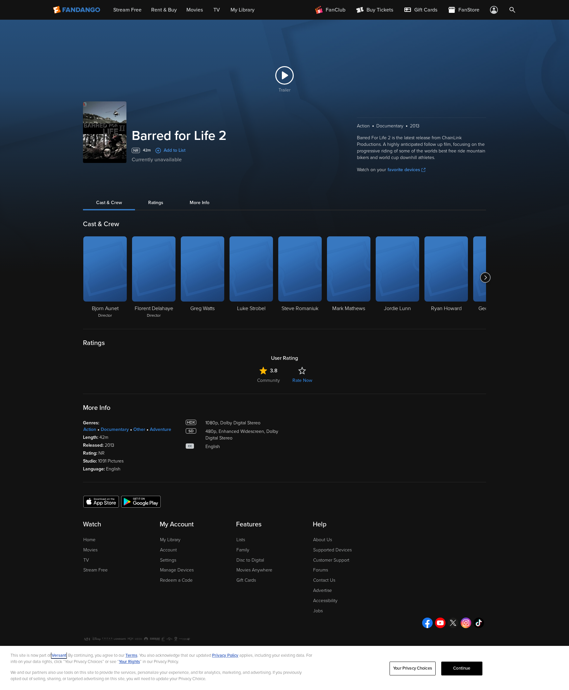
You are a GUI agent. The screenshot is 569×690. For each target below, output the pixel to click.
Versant (59, 655)
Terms (131, 655)
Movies (90, 550)
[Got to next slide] (485, 277)
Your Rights (129, 661)
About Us (322, 540)
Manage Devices (177, 570)
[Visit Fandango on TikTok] (478, 622)
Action (89, 429)
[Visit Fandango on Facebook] (427, 622)
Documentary (115, 429)
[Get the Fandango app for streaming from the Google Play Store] (141, 501)
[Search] (512, 10)
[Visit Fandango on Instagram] (466, 622)
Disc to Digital (250, 560)
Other (139, 429)
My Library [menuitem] (242, 10)
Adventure (160, 429)
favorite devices (404, 169)
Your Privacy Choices (412, 668)
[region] (284, 668)
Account (168, 550)
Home (89, 540)
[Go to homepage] (77, 10)
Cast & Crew (109, 202)
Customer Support (331, 560)
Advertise (322, 590)
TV (86, 560)
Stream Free (95, 570)
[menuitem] (420, 10)
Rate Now (302, 380)
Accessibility (325, 600)
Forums (320, 570)
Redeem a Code (176, 580)
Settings (168, 560)
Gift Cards (246, 580)
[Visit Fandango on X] (453, 622)
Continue (461, 668)
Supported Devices (332, 550)
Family (242, 550)
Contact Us (324, 580)
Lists (240, 540)
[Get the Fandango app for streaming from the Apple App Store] (101, 501)
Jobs (318, 611)
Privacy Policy (225, 655)
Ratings (155, 202)
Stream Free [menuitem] (127, 10)
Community (268, 380)
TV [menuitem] (216, 10)
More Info (199, 202)
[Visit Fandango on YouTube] (440, 622)
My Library (170, 540)
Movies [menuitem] (194, 10)
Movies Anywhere (254, 570)
